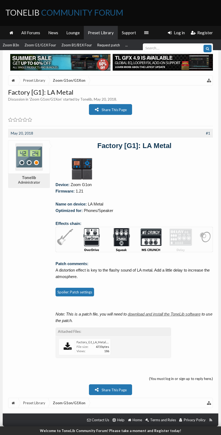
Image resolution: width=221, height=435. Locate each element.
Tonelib (86, 99)
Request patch (108, 45)
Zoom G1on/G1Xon (45, 99)
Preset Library (101, 32)
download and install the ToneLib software (164, 314)
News (53, 32)
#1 (208, 133)
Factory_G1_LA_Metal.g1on (95, 342)
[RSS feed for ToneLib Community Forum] (210, 420)
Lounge (73, 32)
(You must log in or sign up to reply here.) (181, 378)
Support (129, 32)
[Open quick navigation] (209, 80)
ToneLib (64, 12)
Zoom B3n (11, 45)
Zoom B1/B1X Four (76, 45)
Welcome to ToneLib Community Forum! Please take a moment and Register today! (110, 431)
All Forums (30, 32)
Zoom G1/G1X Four (40, 45)
